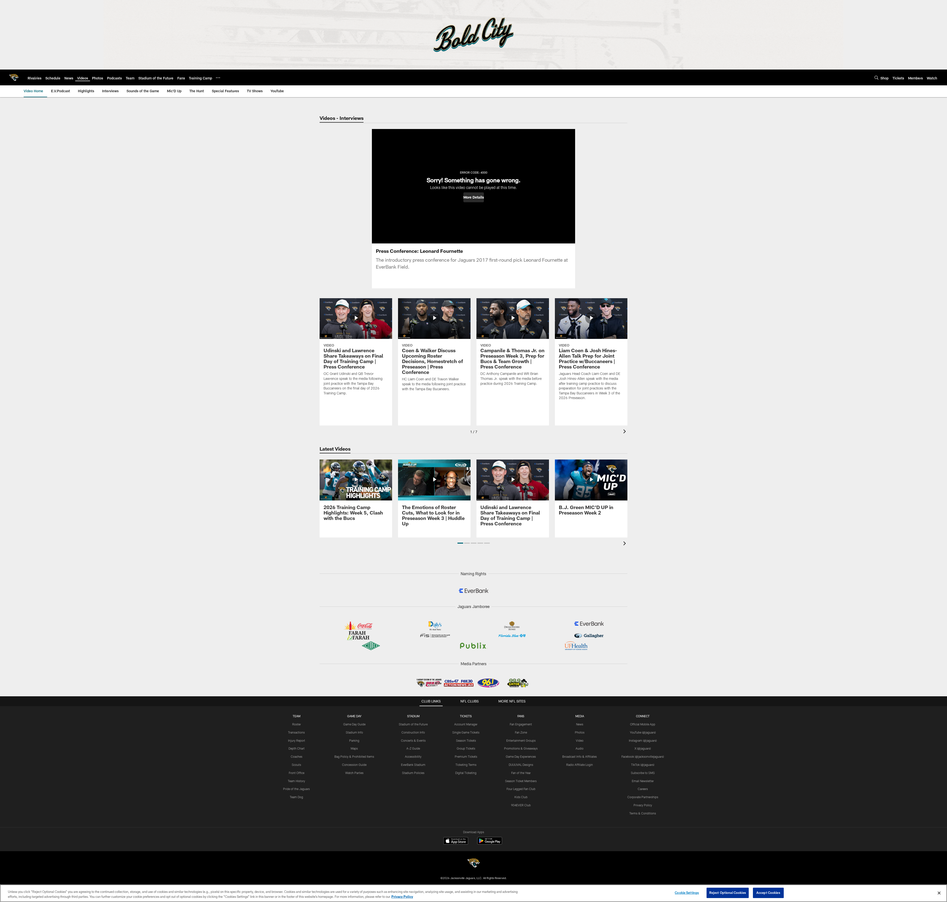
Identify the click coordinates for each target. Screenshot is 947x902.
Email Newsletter (643, 781)
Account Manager (465, 724)
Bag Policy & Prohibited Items (354, 756)
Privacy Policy (643, 805)
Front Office (296, 772)
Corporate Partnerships (642, 797)
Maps (354, 748)
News (579, 724)
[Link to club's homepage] (14, 77)
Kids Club (521, 797)
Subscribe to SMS (643, 772)
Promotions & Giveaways (521, 748)
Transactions (296, 732)
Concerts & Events (413, 740)
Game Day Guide (354, 724)
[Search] (876, 77)
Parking (354, 740)
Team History (296, 781)
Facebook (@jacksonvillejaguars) (642, 756)
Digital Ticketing (465, 772)
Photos (579, 732)
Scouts (296, 764)
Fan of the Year (521, 772)
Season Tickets (466, 740)
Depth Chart (297, 748)
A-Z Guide (413, 748)
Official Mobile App (642, 724)
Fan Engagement (521, 724)
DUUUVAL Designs (521, 764)
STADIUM (413, 716)
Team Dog (296, 797)
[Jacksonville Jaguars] (473, 863)
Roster (296, 724)
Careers (643, 789)
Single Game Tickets (465, 732)
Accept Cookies (768, 893)
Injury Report (296, 740)
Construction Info (413, 732)
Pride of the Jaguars (296, 789)
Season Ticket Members (521, 781)
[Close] (939, 892)
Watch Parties (354, 772)
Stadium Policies (413, 772)
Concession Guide (354, 764)
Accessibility (413, 756)
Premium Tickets (466, 756)
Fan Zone (521, 732)
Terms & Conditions (642, 813)
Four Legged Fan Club (521, 789)
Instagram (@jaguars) (643, 740)
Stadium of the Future (413, 724)
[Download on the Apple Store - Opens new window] (456, 841)
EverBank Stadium (413, 764)
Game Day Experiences (521, 756)
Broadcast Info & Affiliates (579, 756)
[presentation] (625, 432)
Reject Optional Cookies (727, 893)
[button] (473, 197)
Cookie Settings (687, 893)
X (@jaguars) (643, 748)
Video (579, 740)
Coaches (296, 756)
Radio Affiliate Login (579, 764)
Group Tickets (466, 748)
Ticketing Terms (465, 764)
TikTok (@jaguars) (642, 764)
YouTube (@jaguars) (643, 732)
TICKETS (466, 716)
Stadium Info (354, 732)
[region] (473, 893)
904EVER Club (521, 805)
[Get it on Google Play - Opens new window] (490, 843)
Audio (579, 748)
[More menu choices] (218, 78)
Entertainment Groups (521, 740)
